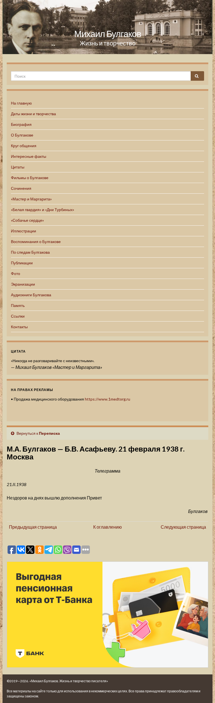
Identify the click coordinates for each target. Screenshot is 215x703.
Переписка (49, 433)
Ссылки (18, 316)
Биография (21, 124)
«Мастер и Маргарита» (31, 198)
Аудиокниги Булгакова (31, 294)
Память (18, 305)
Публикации (22, 262)
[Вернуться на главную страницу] (107, 27)
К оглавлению (107, 526)
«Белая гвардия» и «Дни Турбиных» (42, 209)
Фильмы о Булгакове (29, 177)
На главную (21, 103)
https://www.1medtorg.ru (107, 399)
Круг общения (23, 145)
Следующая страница (183, 526)
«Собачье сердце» (27, 220)
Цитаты (17, 167)
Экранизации (23, 284)
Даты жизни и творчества (33, 113)
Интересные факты (28, 156)
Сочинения (21, 188)
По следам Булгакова (30, 252)
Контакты (19, 326)
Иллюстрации (23, 230)
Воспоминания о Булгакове (36, 241)
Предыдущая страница (33, 526)
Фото (15, 273)
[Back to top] (202, 690)
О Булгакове (22, 135)
